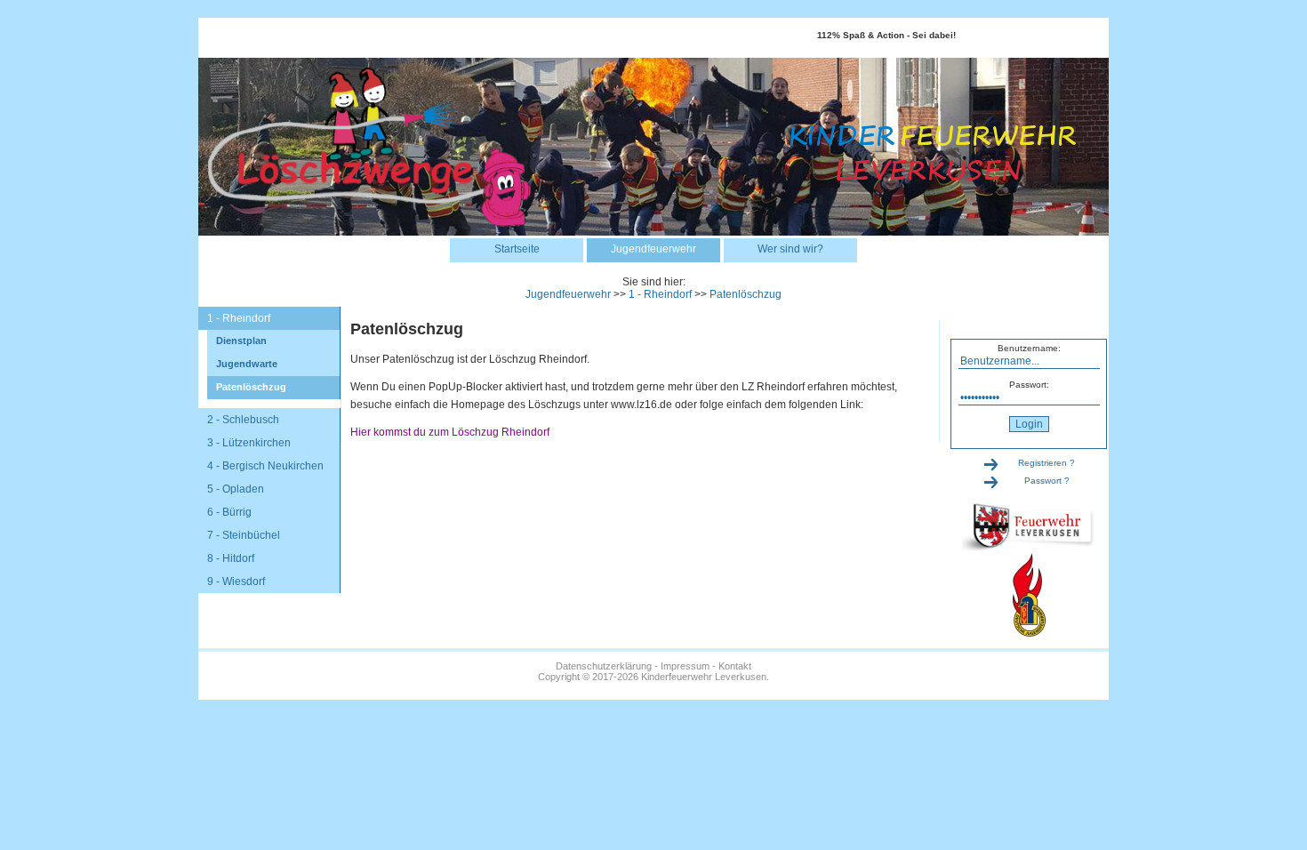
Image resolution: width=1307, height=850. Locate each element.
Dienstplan (241, 340)
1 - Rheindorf (660, 294)
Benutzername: (1029, 348)
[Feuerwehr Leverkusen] (1028, 547)
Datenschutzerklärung (604, 666)
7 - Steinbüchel (243, 535)
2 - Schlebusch (243, 419)
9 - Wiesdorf (236, 581)
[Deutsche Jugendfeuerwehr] (1029, 633)
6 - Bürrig (229, 512)
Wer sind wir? (790, 249)
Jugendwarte (246, 363)
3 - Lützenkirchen (249, 443)
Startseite (517, 249)
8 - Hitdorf (230, 558)
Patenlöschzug (746, 294)
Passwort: (1029, 384)
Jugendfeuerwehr (653, 249)
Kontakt (734, 666)
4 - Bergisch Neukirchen (265, 466)
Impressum (685, 666)
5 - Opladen (235, 489)
